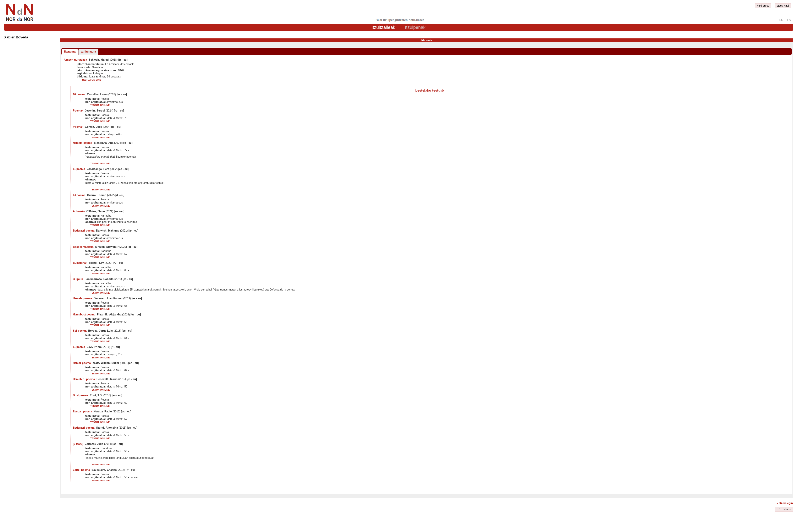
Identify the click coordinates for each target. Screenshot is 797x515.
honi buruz (763, 5)
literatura (70, 51)
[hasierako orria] (19, 21)
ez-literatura (88, 51)
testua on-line (91, 79)
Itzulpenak (415, 27)
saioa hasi (783, 5)
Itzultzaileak (383, 27)
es (789, 20)
